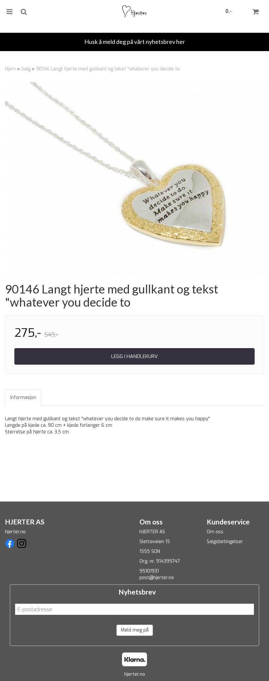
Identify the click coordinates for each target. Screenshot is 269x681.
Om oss (215, 532)
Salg (26, 69)
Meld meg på (135, 630)
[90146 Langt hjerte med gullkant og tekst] (134, 179)
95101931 (149, 571)
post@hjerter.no (156, 578)
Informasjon (23, 397)
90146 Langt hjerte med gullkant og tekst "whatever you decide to (108, 69)
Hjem (10, 69)
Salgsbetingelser (225, 542)
